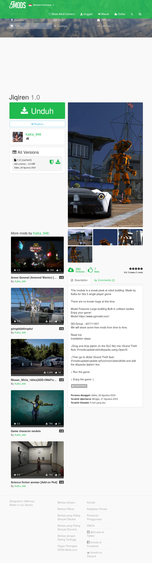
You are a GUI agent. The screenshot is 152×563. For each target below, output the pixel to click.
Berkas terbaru (66, 502)
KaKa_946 (33, 134)
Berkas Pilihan (66, 509)
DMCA (91, 525)
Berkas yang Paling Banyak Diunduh (69, 527)
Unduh (41, 110)
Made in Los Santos (21, 505)
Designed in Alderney (21, 501)
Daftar (121, 14)
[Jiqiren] (105, 164)
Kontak (91, 502)
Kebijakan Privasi (97, 509)
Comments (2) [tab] (106, 280)
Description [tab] (80, 280)
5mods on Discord (94, 554)
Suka (96, 272)
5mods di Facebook (94, 544)
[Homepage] (27, 138)
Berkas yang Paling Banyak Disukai (69, 517)
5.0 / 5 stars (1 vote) (133, 272)
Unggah (88, 14)
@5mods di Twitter (95, 534)
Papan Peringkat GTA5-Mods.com (67, 548)
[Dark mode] (132, 14)
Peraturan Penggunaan (94, 517)
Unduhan (80, 272)
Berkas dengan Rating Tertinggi (67, 537)
